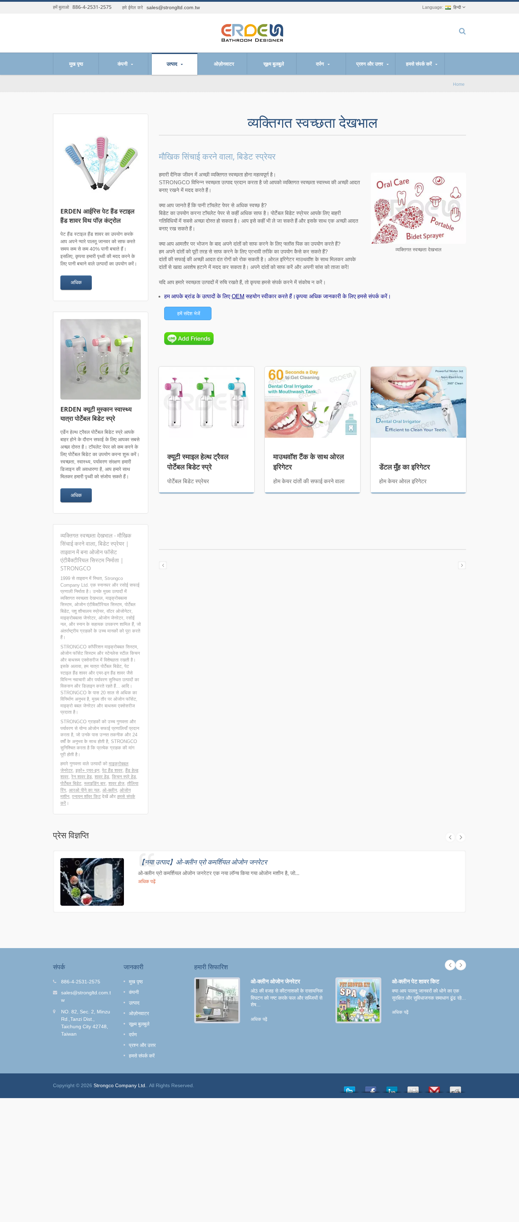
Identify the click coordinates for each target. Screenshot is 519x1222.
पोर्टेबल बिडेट (70, 783)
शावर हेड (102, 776)
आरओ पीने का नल (84, 790)
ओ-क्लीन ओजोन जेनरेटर (275, 981)
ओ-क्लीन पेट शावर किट (415, 981)
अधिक (76, 282)
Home (459, 84)
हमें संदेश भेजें (188, 313)
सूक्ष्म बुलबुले (273, 63)
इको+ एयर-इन (87, 770)
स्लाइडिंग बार (95, 783)
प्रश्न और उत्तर (370, 63)
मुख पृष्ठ (76, 63)
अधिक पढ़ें (147, 881)
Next (460, 837)
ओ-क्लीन (109, 790)
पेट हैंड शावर (112, 770)
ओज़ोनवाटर (224, 63)
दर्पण (321, 63)
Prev (450, 837)
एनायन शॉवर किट (86, 796)
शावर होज (116, 783)
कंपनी (123, 63)
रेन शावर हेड (81, 776)
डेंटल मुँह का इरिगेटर (404, 467)
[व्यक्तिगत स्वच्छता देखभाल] (418, 208)
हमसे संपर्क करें (419, 63)
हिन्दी (457, 7)
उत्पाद (173, 63)
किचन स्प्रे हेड (124, 776)
